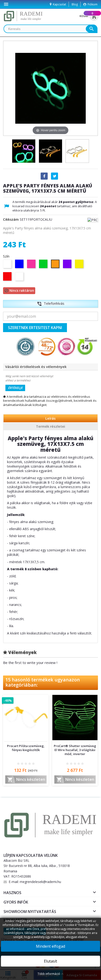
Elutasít (50, 961)
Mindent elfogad (50, 946)
